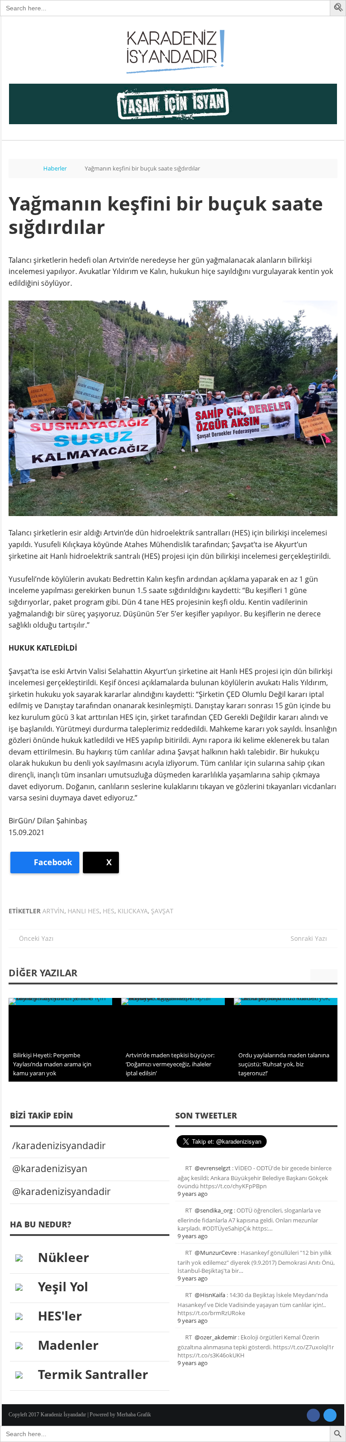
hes (108, 911)
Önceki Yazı (34, 938)
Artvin (53, 911)
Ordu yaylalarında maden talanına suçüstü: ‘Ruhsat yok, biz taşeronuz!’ (283, 1064)
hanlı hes (84, 911)
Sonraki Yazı (311, 938)
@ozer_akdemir (216, 1337)
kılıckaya (133, 911)
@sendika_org (213, 1210)
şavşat (162, 911)
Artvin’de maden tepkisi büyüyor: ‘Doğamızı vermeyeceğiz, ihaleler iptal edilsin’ (170, 1064)
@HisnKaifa (210, 1295)
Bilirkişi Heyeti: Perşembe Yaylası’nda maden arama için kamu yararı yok (52, 1064)
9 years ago (193, 1194)
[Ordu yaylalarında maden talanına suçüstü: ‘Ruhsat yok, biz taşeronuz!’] (285, 1001)
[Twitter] (330, 1415)
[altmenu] (173, 104)
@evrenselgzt (213, 1168)
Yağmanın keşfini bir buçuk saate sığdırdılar (166, 214)
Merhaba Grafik (134, 1414)
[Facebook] (313, 1415)
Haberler (55, 168)
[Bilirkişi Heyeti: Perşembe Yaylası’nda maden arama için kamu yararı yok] (60, 1001)
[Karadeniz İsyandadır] (173, 52)
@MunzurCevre (216, 1253)
